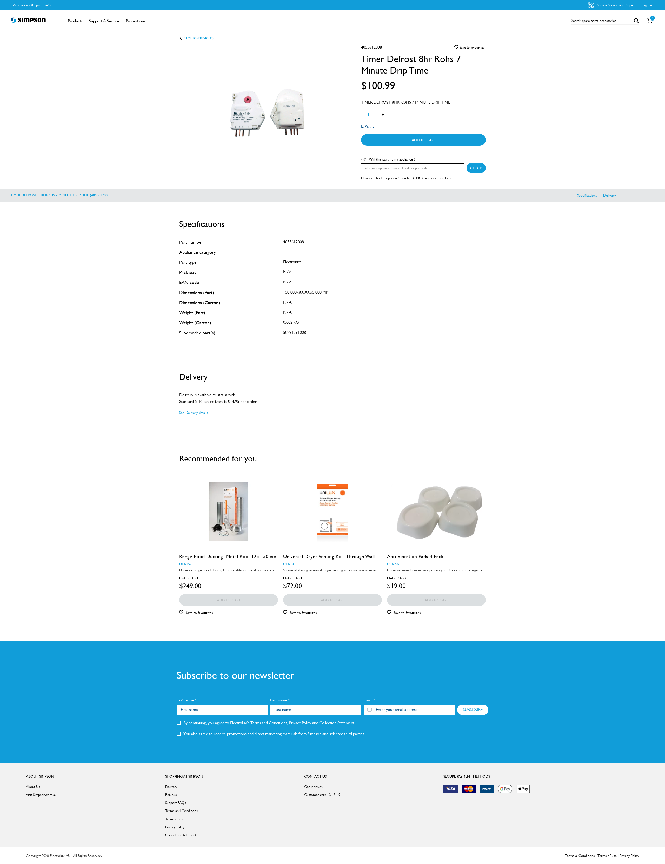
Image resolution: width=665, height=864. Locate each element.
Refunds (171, 795)
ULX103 (289, 563)
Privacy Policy (300, 722)
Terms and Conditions (268, 722)
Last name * (280, 699)
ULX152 (185, 563)
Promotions (135, 21)
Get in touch (313, 787)
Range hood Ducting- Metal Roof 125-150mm (227, 556)
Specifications (587, 195)
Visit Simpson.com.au (41, 795)
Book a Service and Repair (615, 5)
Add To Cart (423, 139)
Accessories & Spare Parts (32, 5)
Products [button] (75, 21)
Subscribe (473, 709)
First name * (186, 699)
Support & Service (104, 21)
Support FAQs (175, 803)
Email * (369, 699)
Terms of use (174, 819)
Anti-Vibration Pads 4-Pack (415, 556)
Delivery (609, 195)
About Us (33, 787)
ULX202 (393, 563)
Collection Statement (336, 722)
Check (476, 167)
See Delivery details (193, 412)
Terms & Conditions (580, 856)
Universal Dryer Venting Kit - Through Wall (329, 556)
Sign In (647, 5)
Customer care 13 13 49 (322, 795)
